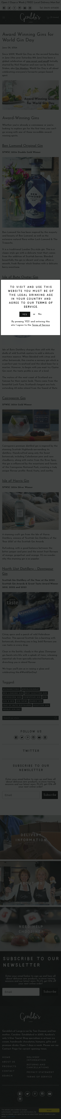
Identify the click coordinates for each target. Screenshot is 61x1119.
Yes (25, 315)
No (39, 314)
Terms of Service (41, 325)
